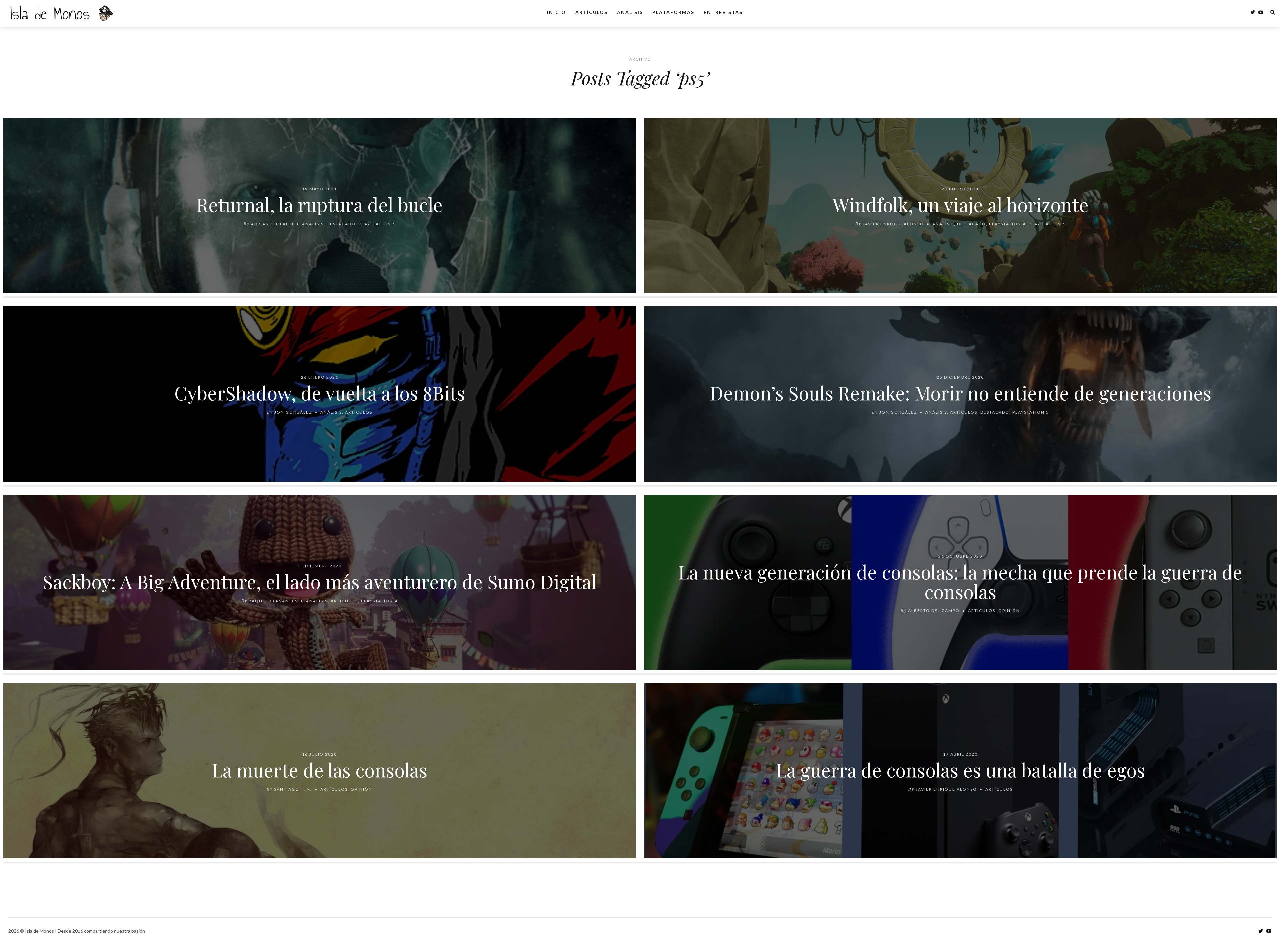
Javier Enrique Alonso (893, 223)
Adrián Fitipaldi (272, 223)
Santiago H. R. (293, 788)
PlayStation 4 (1007, 223)
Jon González (293, 411)
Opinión (1009, 610)
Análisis (630, 12)
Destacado (341, 223)
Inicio (556, 12)
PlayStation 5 (377, 223)
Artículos (591, 12)
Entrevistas (723, 12)
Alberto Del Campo (934, 610)
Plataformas (673, 12)
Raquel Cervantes (273, 600)
